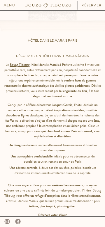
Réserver (91, 5)
